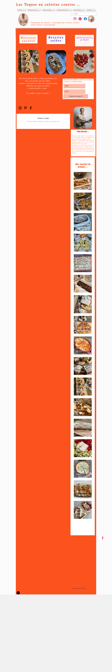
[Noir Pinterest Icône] (25, 108)
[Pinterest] (80, 19)
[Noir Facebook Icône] (31, 108)
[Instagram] (75, 19)
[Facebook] (85, 19)
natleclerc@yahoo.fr (81, 588)
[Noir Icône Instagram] (20, 108)
